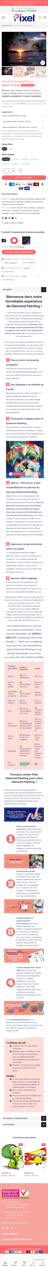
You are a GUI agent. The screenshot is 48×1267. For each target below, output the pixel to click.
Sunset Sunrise (20, 213)
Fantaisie (38, 199)
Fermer (45, 3)
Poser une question (9, 194)
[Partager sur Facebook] (3, 218)
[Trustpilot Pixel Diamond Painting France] (26, 764)
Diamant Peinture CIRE (12, 268)
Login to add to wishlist (13, 223)
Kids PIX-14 (6, 1173)
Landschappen (26, 210)
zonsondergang (33, 213)
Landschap (16, 210)
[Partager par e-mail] (13, 218)
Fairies (26, 208)
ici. (16, 641)
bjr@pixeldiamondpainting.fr (27, 8)
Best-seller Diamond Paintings (22, 199)
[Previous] (3, 49)
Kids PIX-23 (29, 1173)
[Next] (44, 49)
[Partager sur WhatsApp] (16, 218)
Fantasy (32, 208)
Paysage (28, 202)
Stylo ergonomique (11, 276)
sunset (12, 213)
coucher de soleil (16, 208)
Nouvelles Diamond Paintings (13, 202)
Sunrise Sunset (37, 202)
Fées (43, 199)
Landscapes (6, 210)
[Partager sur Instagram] (7, 1228)
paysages (5, 213)
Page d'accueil (7, 25)
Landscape (40, 208)
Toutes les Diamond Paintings (13, 204)
